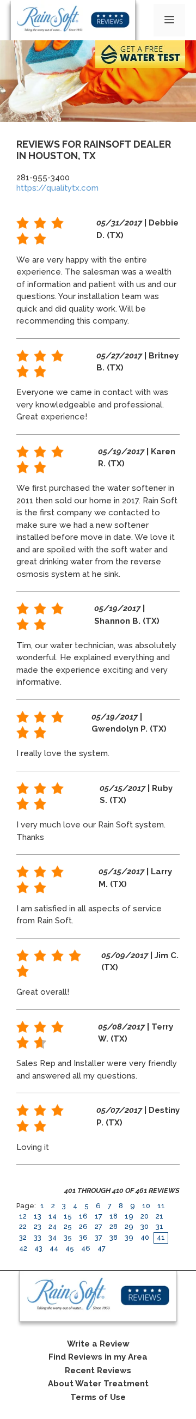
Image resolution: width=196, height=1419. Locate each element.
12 (23, 1216)
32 (23, 1237)
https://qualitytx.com (57, 188)
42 (23, 1248)
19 (129, 1216)
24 (52, 1226)
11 (161, 1206)
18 (113, 1216)
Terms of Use (98, 1397)
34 (52, 1237)
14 (52, 1216)
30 (144, 1226)
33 (37, 1237)
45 (69, 1248)
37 (98, 1237)
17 (98, 1216)
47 (101, 1248)
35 (68, 1237)
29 (129, 1226)
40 (144, 1237)
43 (38, 1248)
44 (54, 1248)
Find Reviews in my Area (98, 1357)
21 (159, 1216)
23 (37, 1226)
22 (23, 1226)
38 (113, 1237)
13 (37, 1216)
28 (113, 1226)
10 (146, 1206)
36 (83, 1237)
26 (83, 1226)
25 (68, 1226)
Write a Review (98, 1344)
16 (83, 1216)
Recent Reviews (98, 1370)
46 (85, 1248)
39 (129, 1237)
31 (159, 1226)
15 (68, 1216)
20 (144, 1216)
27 (98, 1226)
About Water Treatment (98, 1383)
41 (161, 1237)
